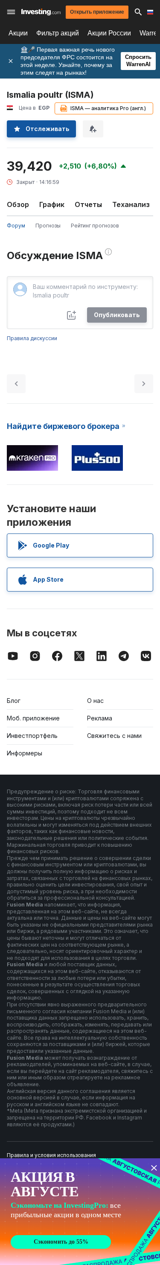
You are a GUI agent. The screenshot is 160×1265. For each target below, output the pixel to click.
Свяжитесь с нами (114, 735)
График (51, 204)
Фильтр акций (57, 33)
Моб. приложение (33, 718)
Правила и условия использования (51, 1155)
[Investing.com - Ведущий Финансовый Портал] (41, 12)
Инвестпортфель (32, 735)
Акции (18, 33)
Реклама (99, 718)
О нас (95, 700)
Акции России (109, 33)
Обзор (18, 204)
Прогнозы (48, 225)
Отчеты (88, 204)
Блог (13, 700)
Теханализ (131, 204)
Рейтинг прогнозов (95, 225)
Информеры (24, 753)
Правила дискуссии (32, 338)
